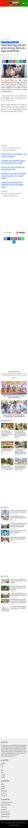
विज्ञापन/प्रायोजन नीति (5, 816)
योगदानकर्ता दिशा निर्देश (5, 814)
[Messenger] (19, 238)
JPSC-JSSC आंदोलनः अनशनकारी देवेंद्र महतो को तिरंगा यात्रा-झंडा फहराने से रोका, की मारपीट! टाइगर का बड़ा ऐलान (21, 434)
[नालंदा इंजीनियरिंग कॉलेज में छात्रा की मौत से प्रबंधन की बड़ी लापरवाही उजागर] (5, 595)
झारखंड (2, 772)
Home (3, 39)
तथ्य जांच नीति (3, 807)
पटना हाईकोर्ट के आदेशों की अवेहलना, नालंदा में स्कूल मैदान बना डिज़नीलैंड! (18, 607)
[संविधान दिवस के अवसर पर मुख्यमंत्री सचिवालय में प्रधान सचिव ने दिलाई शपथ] (5, 539)
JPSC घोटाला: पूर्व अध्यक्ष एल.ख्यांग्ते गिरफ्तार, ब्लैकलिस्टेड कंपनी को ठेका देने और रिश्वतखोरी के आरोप (20, 452)
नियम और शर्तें (3, 793)
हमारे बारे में (3, 786)
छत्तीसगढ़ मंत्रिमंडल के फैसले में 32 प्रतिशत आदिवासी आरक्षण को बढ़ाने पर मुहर (18, 518)
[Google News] (8, 232)
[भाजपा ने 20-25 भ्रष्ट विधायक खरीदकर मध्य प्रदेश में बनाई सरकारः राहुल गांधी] (5, 512)
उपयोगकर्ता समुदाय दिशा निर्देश (6, 803)
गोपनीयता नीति (3, 791)
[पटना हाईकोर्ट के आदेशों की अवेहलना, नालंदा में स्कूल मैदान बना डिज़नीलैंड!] (5, 609)
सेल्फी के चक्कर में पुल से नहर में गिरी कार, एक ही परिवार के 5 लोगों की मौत (14, 155)
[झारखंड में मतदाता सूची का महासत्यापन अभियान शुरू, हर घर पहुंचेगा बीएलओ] (21, 461)
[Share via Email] (24, 61)
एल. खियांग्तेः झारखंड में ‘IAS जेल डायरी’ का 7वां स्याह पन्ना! (7, 451)
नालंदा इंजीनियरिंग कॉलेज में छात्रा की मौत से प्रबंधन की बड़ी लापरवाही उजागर (18, 594)
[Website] (12, 378)
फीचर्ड (2, 765)
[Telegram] (21, 61)
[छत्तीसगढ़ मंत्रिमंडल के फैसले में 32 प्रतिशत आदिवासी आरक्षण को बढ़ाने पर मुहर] (5, 518)
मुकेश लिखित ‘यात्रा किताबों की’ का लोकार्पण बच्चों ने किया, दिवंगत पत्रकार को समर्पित (13, 162)
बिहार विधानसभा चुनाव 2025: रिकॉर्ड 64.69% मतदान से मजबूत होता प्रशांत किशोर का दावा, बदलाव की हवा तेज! (18, 601)
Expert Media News (6, 55)
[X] (7, 61)
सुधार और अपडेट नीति (5, 812)
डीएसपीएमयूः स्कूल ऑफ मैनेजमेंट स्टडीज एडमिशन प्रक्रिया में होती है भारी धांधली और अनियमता (12, 185)
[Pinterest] (14, 61)
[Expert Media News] (14, 3)
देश (7, 42)
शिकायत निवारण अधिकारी (6, 805)
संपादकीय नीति (4, 810)
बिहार (17, 42)
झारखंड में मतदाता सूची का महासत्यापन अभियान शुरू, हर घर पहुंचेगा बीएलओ (21, 468)
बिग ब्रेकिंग (12, 42)
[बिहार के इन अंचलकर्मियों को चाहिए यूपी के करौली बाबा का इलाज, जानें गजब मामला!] (5, 588)
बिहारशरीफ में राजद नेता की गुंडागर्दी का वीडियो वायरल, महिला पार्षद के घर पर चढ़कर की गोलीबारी (13, 176)
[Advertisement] (14, 22)
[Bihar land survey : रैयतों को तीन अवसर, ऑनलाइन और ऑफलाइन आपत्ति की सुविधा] (5, 581)
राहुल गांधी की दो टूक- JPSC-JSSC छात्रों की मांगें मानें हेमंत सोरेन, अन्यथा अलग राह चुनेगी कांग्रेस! (7, 434)
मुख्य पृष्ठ (2, 784)
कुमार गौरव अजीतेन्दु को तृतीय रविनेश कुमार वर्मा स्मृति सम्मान (18, 531)
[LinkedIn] (10, 61)
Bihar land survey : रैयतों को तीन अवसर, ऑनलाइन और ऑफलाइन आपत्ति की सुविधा (18, 581)
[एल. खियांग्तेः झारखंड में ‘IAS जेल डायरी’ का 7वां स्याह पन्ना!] (7, 444)
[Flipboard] (20, 232)
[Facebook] (3, 61)
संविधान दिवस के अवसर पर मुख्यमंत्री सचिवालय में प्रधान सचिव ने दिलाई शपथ (18, 539)
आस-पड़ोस (3, 775)
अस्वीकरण (3, 789)
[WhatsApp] (17, 61)
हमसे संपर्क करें (4, 796)
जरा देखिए (7, 39)
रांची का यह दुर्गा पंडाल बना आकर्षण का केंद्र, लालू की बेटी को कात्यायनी (13, 168)
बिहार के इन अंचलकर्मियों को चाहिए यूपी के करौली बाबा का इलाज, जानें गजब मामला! (17, 588)
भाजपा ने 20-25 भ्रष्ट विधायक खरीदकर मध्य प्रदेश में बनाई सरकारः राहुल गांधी (18, 511)
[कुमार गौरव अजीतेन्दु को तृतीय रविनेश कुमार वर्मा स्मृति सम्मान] (5, 533)
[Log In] (23, 4)
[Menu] (2, 4)
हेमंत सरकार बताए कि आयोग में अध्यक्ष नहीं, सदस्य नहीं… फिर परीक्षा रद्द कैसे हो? (7, 468)
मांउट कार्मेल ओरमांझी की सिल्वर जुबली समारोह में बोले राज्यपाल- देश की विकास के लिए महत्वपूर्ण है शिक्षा (18, 525)
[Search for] (26, 4)
